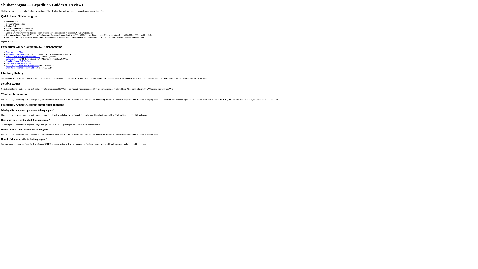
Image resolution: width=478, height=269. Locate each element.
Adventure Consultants (15, 54)
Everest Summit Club (14, 52)
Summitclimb (11, 59)
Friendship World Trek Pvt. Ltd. (18, 63)
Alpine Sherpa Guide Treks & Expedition (22, 66)
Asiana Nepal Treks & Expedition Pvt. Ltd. (23, 57)
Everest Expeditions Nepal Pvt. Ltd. (20, 68)
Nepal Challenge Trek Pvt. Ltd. (18, 61)
